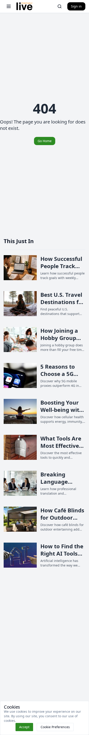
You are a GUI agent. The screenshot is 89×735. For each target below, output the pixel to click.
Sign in (76, 6)
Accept (24, 727)
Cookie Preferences (55, 727)
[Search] (60, 6)
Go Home (45, 141)
